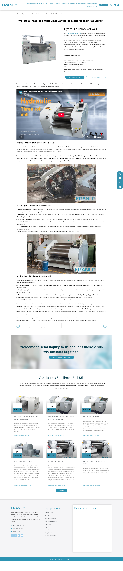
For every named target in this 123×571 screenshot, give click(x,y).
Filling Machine (81, 3)
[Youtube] (22, 535)
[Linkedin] (12, 535)
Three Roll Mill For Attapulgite (23, 461)
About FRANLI (91, 6)
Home (19, 14)
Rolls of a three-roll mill (55, 461)
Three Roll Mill (49, 3)
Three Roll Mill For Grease (91, 417)
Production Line (92, 3)
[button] (19, 49)
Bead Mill (57, 3)
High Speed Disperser (68, 3)
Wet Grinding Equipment (34, 3)
